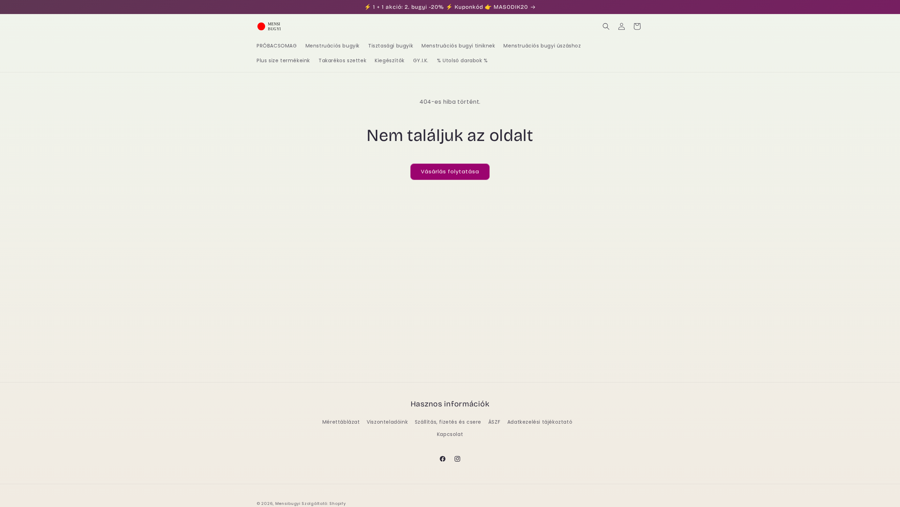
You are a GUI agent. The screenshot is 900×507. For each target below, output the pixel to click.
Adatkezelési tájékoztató (539, 421)
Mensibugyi (288, 503)
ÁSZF (494, 421)
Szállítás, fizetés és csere (448, 421)
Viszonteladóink (387, 421)
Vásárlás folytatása (450, 171)
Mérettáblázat (341, 421)
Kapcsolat (450, 434)
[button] (606, 26)
